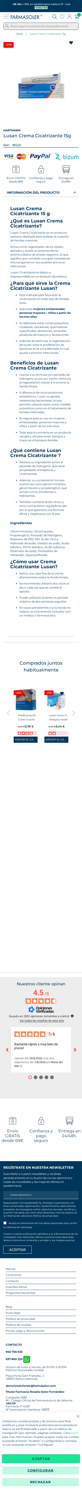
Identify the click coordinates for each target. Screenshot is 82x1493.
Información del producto (33, 192)
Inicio (19, 33)
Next (73, 713)
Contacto (12, 1281)
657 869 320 (14, 1359)
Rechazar (40, 1482)
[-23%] (56, 710)
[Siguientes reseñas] (75, 1050)
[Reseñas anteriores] (7, 1050)
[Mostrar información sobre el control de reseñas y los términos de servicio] (72, 1016)
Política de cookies (18, 1325)
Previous (8, 713)
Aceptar (41, 1459)
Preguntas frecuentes (20, 1293)
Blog (9, 1306)
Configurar (41, 1470)
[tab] (41, 192)
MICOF (11, 1403)
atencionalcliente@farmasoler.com (31, 1385)
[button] (31, 693)
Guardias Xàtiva (16, 1287)
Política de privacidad (45, 1215)
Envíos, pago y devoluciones (25, 1330)
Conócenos (13, 1274)
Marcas (10, 1269)
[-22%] (26, 710)
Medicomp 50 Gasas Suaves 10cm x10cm (27, 719)
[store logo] (27, 16)
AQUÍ (74, 1433)
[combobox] (41, 26)
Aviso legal (13, 1312)
